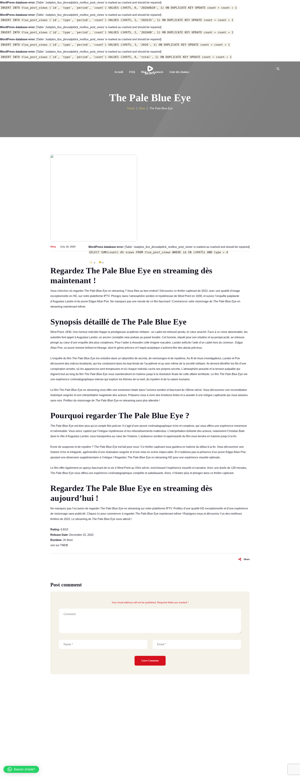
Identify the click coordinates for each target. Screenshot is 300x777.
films (53, 246)
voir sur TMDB (59, 545)
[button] (21, 769)
